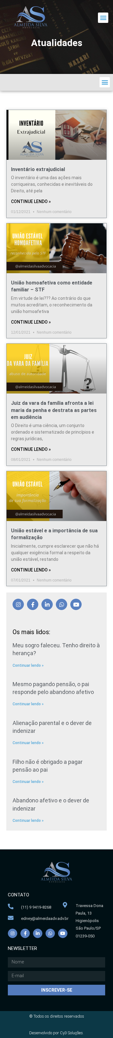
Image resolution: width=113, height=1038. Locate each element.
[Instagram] (18, 604)
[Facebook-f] (32, 604)
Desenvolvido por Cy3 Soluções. (56, 1032)
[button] (103, 18)
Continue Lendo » (31, 201)
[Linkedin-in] (47, 604)
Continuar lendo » (28, 665)
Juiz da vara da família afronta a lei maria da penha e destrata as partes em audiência (54, 410)
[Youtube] (76, 604)
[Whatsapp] (61, 604)
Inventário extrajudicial (38, 169)
